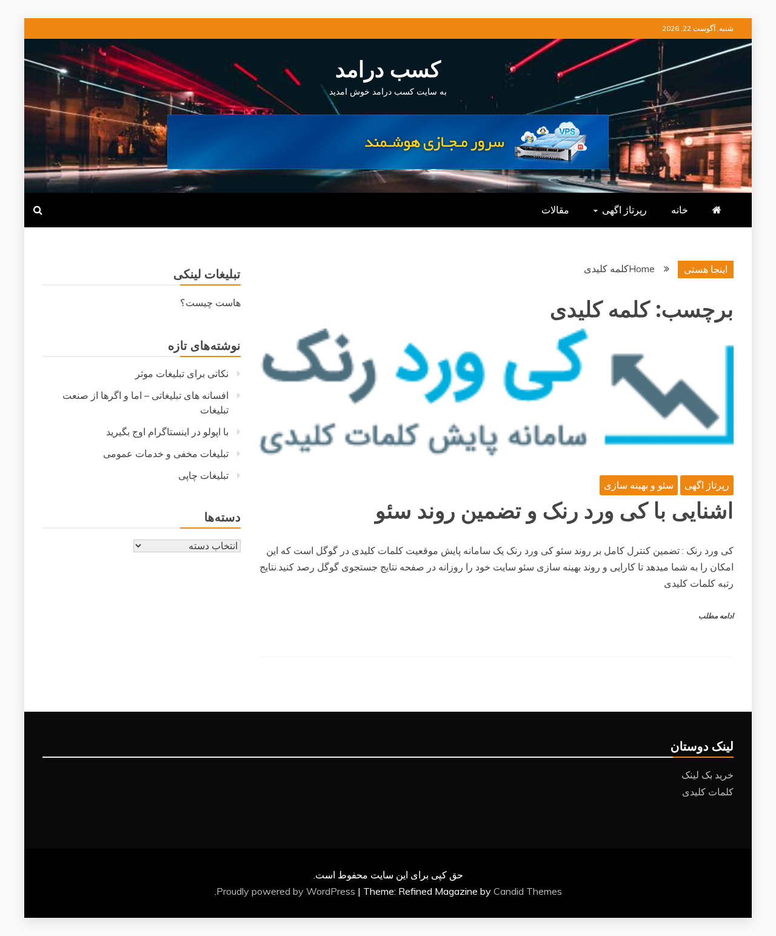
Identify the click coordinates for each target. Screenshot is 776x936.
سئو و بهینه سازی (639, 485)
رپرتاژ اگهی (624, 210)
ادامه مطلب (716, 616)
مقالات (555, 210)
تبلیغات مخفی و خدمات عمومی (166, 453)
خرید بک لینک (707, 775)
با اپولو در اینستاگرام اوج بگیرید (167, 432)
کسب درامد (388, 69)
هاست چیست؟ (210, 302)
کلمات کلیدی (708, 792)
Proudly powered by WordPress (287, 891)
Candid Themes (527, 891)
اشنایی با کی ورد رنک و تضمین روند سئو (554, 511)
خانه (679, 210)
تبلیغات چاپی (203, 475)
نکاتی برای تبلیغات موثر (182, 373)
